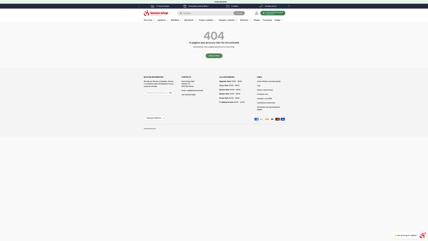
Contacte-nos (262, 94)
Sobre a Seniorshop (265, 90)
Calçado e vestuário (227, 20)
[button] (272, 13)
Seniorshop (152, 128)
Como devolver (221, 2)
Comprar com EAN (264, 98)
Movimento (188, 20)
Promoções (267, 20)
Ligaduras (162, 20)
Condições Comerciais (266, 103)
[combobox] (211, 13)
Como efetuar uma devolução (269, 81)
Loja (258, 85)
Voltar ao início (214, 56)
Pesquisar (239, 13)
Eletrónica (244, 20)
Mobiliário (175, 20)
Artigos (277, 20)
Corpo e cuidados (206, 20)
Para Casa (148, 20)
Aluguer (257, 20)
